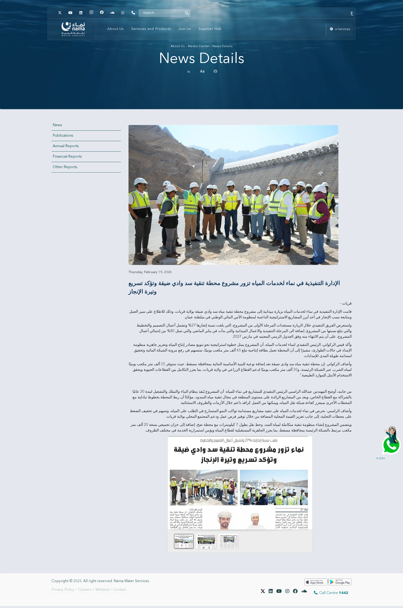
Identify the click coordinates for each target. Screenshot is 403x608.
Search (187, 13)
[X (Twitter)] (263, 593)
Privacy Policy (63, 590)
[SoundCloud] (304, 593)
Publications (63, 136)
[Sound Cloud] (112, 13)
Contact (119, 590)
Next (307, 481)
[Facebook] (102, 13)
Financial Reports (67, 157)
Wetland (102, 590)
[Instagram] (91, 13)
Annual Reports (66, 146)
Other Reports (65, 167)
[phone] (133, 13)
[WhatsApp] (123, 13)
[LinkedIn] (81, 13)
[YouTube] (279, 593)
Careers (84, 590)
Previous (173, 481)
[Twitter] (60, 13)
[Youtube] (70, 13)
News (57, 125)
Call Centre (332, 593)
